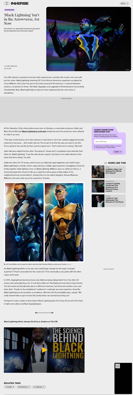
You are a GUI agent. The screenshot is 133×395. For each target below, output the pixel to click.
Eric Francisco (12, 66)
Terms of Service (100, 147)
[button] (44, 350)
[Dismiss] (129, 364)
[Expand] (116, 364)
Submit (116, 152)
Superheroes (23, 387)
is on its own (34, 131)
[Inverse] (20, 3)
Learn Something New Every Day (103, 130)
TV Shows (8, 387)
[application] (44, 350)
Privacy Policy (111, 147)
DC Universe (37, 387)
